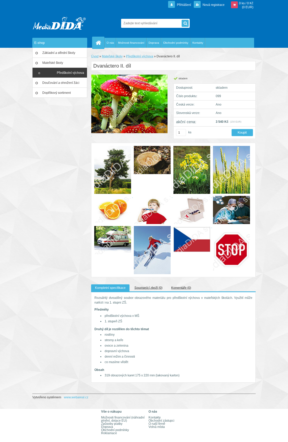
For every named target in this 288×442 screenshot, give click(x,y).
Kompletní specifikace (110, 287)
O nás (110, 42)
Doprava (154, 42)
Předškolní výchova (70, 72)
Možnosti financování (131, 42)
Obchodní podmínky (175, 42)
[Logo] (59, 23)
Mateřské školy (52, 62)
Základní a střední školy (58, 52)
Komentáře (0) (181, 287)
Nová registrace (213, 4)
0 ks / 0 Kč (246, 3)
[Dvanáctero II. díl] (113, 146)
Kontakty (197, 42)
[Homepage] (99, 43)
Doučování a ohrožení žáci (60, 82)
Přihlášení (184, 4)
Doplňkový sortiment (56, 92)
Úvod (95, 56)
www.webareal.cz (76, 397)
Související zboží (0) (148, 287)
